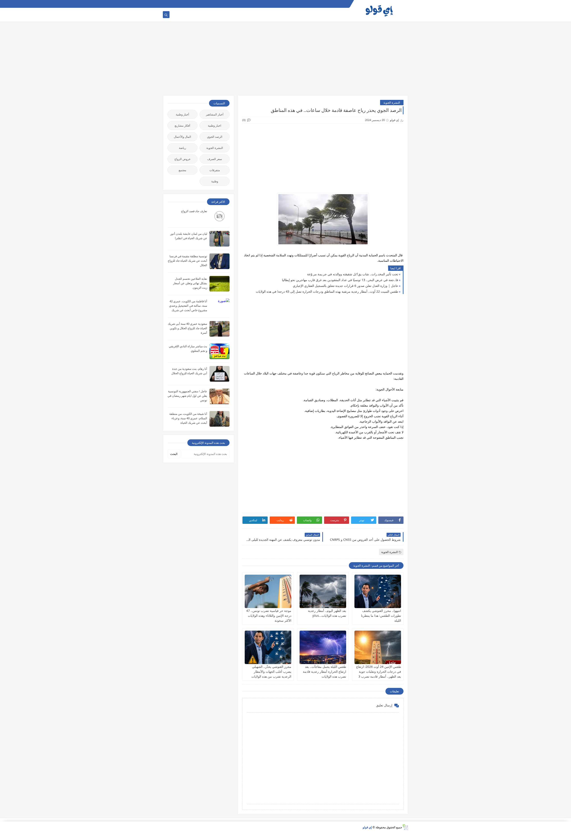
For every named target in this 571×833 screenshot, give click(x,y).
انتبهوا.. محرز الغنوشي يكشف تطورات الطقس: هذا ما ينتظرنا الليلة (381, 616)
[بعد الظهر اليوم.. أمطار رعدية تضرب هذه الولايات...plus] (323, 591)
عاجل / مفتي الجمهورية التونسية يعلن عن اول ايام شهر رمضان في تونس (187, 395)
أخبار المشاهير (214, 114)
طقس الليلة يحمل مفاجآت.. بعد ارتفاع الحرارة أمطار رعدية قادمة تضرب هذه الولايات (324, 671)
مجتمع (182, 170)
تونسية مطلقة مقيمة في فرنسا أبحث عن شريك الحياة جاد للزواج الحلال (187, 260)
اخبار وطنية (214, 125)
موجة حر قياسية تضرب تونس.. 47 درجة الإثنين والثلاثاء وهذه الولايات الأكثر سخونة (268, 616)
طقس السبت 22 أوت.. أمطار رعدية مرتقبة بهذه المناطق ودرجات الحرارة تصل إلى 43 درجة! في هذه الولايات (327, 291)
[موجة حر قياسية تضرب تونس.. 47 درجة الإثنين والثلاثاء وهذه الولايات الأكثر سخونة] (268, 591)
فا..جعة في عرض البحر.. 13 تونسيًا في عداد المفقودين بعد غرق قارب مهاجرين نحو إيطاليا (340, 280)
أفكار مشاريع (182, 125)
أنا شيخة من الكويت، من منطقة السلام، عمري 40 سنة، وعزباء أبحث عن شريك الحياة (188, 418)
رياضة (182, 148)
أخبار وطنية (182, 114)
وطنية (214, 181)
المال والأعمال (182, 137)
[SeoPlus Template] (405, 827)
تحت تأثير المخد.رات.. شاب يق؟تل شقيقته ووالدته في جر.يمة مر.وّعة (352, 274)
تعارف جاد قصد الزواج (194, 211)
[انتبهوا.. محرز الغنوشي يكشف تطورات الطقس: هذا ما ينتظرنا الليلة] (377, 591)
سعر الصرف (214, 159)
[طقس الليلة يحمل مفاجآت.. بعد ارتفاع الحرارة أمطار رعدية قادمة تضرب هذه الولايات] (323, 647)
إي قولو (367, 827)
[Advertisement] (285, 60)
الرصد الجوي (214, 137)
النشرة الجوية (391, 103)
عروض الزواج (182, 159)
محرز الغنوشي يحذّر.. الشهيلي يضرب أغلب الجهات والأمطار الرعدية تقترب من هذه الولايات (271, 671)
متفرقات (214, 170)
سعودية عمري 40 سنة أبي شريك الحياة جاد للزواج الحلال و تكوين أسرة (187, 328)
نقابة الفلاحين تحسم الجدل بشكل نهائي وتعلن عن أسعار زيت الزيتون (190, 283)
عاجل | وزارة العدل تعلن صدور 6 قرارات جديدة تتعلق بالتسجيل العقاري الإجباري (345, 286)
